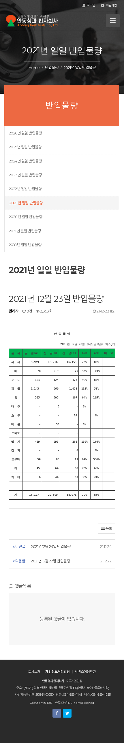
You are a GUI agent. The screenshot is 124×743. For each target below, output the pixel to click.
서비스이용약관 (85, 671)
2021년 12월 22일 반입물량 (50, 561)
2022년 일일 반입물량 (25, 188)
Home (34, 67)
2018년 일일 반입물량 (25, 244)
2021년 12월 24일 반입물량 (50, 546)
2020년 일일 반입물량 (25, 216)
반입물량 (51, 67)
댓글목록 (22, 586)
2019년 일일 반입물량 (25, 231)
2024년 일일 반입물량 (25, 161)
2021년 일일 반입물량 (26, 203)
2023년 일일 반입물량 (25, 175)
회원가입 (111, 5)
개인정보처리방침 (57, 671)
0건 (29, 311)
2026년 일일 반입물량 (25, 133)
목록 (108, 528)
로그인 (90, 5)
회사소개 (34, 671)
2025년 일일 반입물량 (25, 147)
